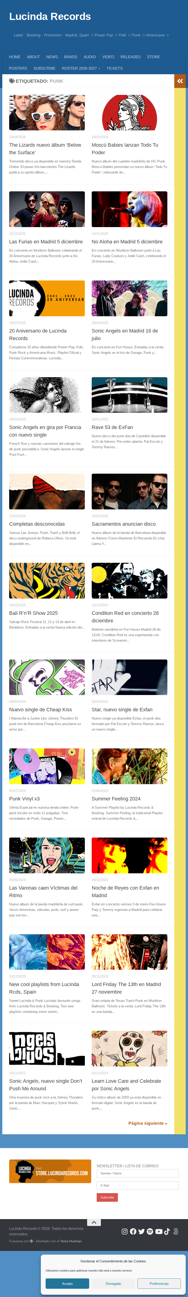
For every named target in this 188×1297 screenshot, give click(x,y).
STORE (153, 57)
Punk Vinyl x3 (24, 799)
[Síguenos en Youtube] (158, 1231)
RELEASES (131, 57)
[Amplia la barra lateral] (180, 81)
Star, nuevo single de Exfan (122, 709)
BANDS (70, 57)
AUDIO (90, 57)
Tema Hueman (71, 1241)
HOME (14, 57)
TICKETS (115, 68)
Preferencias (159, 1284)
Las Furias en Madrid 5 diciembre (46, 242)
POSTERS (18, 68)
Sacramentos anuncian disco (124, 524)
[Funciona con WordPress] (31, 1241)
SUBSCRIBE (44, 68)
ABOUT (33, 57)
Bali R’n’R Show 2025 (33, 613)
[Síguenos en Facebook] (133, 1231)
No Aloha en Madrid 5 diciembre (127, 242)
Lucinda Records (50, 16)
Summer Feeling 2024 (116, 799)
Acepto (67, 1284)
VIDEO (108, 57)
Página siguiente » (147, 1123)
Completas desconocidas (37, 524)
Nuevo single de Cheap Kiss (40, 709)
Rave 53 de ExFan (112, 427)
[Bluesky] (175, 1231)
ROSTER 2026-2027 (79, 68)
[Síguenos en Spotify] (150, 1231)
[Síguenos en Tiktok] (167, 1231)
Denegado (113, 1284)
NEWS (52, 57)
